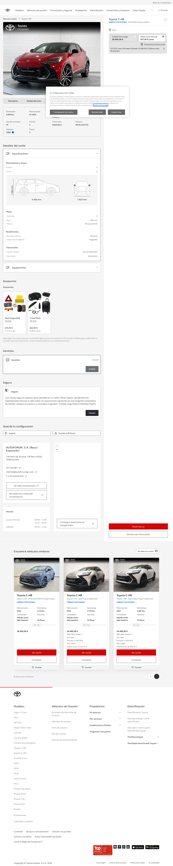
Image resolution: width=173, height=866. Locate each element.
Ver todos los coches (145, 551)
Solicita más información (138, 534)
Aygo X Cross (20, 712)
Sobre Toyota (139, 10)
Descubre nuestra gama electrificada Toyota (138, 729)
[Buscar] (152, 10)
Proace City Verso (22, 788)
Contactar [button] (36, 659)
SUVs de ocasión (59, 727)
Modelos (19, 10)
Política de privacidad (117, 862)
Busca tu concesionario (162, 2)
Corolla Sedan (21, 737)
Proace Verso (20, 793)
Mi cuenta (164, 10)
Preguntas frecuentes (100, 731)
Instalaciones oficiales (100, 725)
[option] (52, 364)
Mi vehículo (95, 712)
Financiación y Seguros (61, 10)
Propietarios (81, 10)
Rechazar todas (97, 112)
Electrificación (96, 10)
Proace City (19, 798)
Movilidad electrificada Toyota (142, 743)
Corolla (17, 732)
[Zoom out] (57, 449)
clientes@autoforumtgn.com (21, 471)
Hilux (16, 783)
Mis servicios (96, 718)
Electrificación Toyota (137, 712)
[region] (77, 487)
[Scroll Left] (150, 676)
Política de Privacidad (101, 105)
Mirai (16, 773)
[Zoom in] (57, 446)
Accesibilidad (154, 862)
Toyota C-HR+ (20, 752)
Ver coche (36, 652)
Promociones (20, 815)
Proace (17, 808)
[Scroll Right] (156, 676)
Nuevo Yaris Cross (22, 727)
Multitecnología (135, 736)
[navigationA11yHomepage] (7, 10)
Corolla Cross (20, 758)
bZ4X (16, 768)
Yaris (16, 717)
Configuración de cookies (63, 112)
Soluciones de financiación (64, 739)
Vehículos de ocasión (37, 10)
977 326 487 (13, 467)
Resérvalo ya (138, 526)
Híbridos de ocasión (61, 721)
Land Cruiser (20, 778)
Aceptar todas (116, 112)
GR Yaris (18, 722)
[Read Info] (164, 48)
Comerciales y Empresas (118, 10)
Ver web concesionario (29, 486)
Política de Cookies (137, 862)
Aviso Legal (100, 862)
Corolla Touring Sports (25, 742)
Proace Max (19, 803)
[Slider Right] (57, 575)
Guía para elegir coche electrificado (138, 720)
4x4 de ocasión (59, 733)
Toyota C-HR (20, 747)
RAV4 (16, 763)
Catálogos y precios (23, 821)
